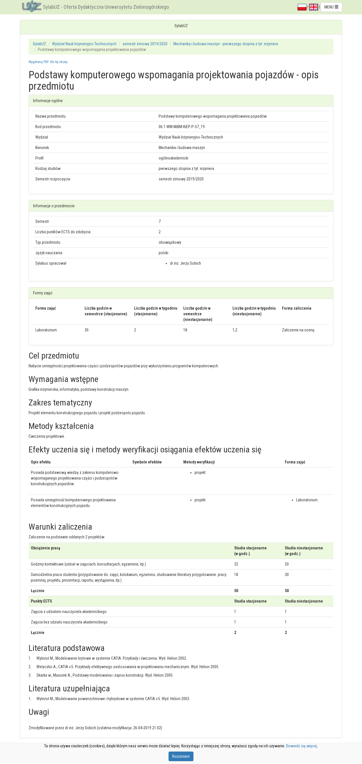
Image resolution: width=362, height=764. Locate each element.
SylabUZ (39, 44)
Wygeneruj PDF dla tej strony (48, 62)
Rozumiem (181, 756)
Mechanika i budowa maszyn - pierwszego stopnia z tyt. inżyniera (225, 44)
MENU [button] (329, 7)
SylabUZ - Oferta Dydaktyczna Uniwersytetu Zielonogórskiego (106, 7)
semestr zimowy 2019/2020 (144, 44)
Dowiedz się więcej (301, 746)
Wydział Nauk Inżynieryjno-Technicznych (84, 44)
